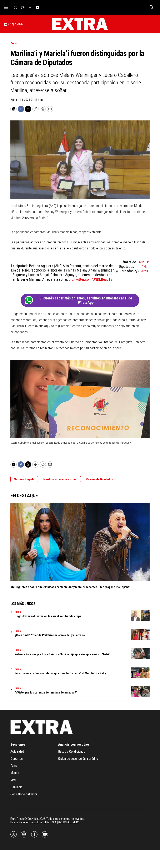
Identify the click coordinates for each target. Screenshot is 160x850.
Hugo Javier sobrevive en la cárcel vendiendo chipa (48, 616)
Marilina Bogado (24, 479)
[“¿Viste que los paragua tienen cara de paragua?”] (140, 691)
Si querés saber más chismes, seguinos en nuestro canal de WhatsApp (85, 300)
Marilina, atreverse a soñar (60, 479)
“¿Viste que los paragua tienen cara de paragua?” (46, 692)
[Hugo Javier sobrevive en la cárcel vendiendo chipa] (140, 615)
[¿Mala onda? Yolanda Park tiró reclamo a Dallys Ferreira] (140, 634)
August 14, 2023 (144, 266)
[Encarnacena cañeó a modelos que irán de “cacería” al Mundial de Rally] (140, 672)
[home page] (80, 24)
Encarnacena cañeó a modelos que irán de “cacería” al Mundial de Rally (60, 673)
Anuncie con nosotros (74, 744)
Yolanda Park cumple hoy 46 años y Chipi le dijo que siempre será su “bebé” (63, 654)
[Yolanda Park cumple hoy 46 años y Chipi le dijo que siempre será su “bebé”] (140, 653)
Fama (13, 43)
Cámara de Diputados (99, 479)
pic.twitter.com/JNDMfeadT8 (90, 279)
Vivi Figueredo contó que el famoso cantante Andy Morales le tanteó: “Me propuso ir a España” (70, 587)
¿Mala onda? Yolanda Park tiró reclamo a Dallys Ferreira (50, 635)
